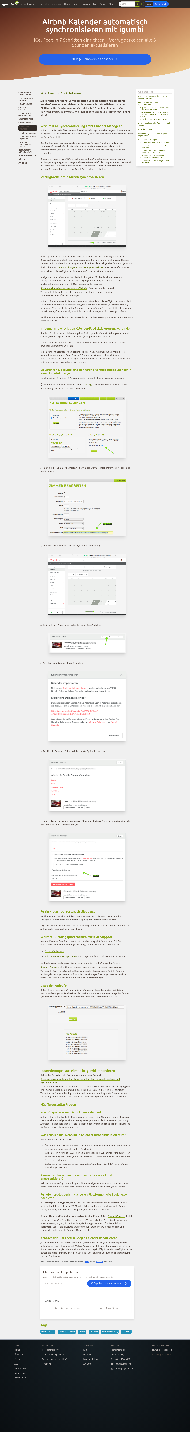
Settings (89, 384)
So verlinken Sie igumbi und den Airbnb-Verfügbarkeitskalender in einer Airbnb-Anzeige (154, 114)
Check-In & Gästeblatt (23, 109)
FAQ (85, 1350)
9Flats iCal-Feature (54, 951)
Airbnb (82, 1332)
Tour (74, 4)
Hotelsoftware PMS (51, 1350)
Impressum (19, 1373)
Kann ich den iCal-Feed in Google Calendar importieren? (155, 161)
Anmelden (160, 4)
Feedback (87, 1354)
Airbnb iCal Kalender (24, 128)
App (95, 4)
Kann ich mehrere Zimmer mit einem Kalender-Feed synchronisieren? (152, 152)
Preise (103, 4)
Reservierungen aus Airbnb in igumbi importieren (153, 134)
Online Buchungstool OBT (54, 1354)
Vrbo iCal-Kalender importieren (61, 956)
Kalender (93, 1332)
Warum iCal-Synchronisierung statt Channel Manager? (152, 97)
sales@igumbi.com (122, 1364)
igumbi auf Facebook (162, 1350)
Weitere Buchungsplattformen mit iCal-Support (154, 124)
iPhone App (47, 1364)
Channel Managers (50, 967)
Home (67, 4)
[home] (10, 4)
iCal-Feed (126, 1332)
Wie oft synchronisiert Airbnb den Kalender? (155, 143)
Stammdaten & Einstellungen (24, 94)
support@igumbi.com (123, 1368)
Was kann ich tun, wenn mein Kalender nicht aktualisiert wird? (155, 147)
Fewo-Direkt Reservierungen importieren (25, 144)
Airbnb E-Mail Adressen (28, 133)
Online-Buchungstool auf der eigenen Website (80, 267)
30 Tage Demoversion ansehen (93, 59)
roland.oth (99, 1262)
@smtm (86, 1262)
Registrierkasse (25, 119)
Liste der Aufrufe (145, 129)
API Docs (87, 1364)
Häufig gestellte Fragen (147, 140)
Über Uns (18, 1354)
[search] (138, 4)
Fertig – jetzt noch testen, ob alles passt (154, 119)
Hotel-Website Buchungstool (25, 151)
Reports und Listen (27, 156)
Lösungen (85, 4)
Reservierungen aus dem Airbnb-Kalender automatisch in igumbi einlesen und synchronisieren (80, 1081)
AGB (16, 1364)
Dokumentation (90, 1359)
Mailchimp (22, 163)
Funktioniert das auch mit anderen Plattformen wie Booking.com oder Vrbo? (154, 156)
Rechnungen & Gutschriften (24, 114)
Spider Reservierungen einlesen (68, 1308)
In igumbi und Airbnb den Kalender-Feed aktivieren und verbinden (154, 108)
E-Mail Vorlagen (25, 104)
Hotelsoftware (48, 1332)
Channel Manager (26, 123)
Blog (111, 4)
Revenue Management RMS (54, 1359)
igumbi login (20, 1378)
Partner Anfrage (118, 1354)
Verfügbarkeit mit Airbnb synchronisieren (148, 103)
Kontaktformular (118, 1350)
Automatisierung (110, 1332)
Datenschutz (20, 1368)
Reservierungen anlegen (25, 99)
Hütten (21, 159)
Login (148, 4)
